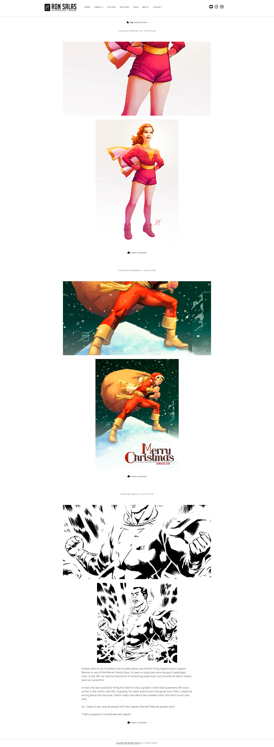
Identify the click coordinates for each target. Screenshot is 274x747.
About (146, 7)
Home (87, 7)
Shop (136, 7)
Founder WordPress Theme (127, 743)
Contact (157, 7)
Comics (98, 7)
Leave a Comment (139, 252)
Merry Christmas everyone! (137, 318)
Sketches (124, 7)
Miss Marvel (137, 79)
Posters (111, 7)
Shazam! (137, 542)
